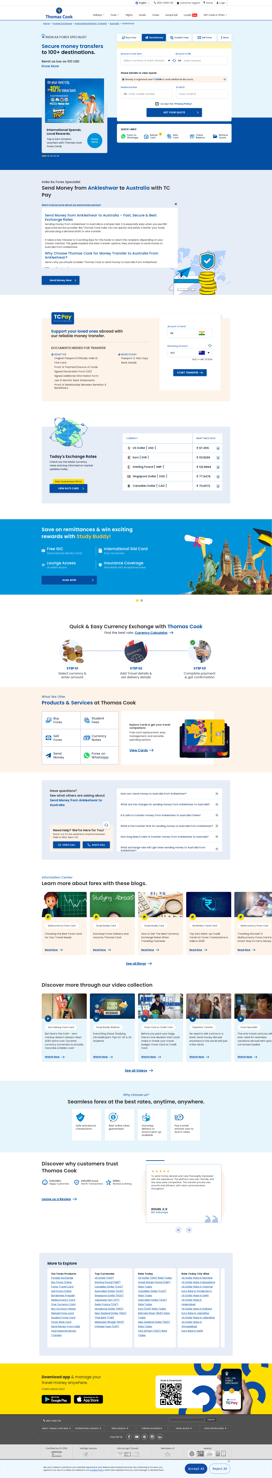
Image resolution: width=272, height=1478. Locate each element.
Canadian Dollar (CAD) (109, 1287)
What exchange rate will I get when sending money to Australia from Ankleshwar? (163, 849)
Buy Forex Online (61, 1282)
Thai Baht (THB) (104, 1317)
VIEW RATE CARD (68, 488)
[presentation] (178, 1230)
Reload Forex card (62, 1313)
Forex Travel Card (62, 1287)
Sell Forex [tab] (207, 37)
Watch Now (52, 1057)
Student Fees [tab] (181, 37)
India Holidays (119, 1428)
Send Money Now (61, 280)
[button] (137, 600)
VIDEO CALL (68, 844)
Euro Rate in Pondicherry (196, 1291)
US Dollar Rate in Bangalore (198, 1282)
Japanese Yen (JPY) (107, 1300)
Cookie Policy (97, 1470)
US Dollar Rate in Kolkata (196, 1309)
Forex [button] (114, 15)
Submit (211, 1419)
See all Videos (136, 1070)
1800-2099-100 (53, 1420)
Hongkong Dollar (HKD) (109, 1309)
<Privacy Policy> (183, 103)
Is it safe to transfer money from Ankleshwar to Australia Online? (161, 815)
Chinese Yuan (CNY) (107, 1326)
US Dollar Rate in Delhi (195, 1295)
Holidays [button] (98, 15)
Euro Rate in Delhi (192, 1331)
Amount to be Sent (131, 53)
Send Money (58, 755)
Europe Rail (171, 15)
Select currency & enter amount (144, 60)
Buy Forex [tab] (131, 37)
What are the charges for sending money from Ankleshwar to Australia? (165, 804)
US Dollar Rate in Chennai (197, 1287)
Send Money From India (65, 1326)
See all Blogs (136, 963)
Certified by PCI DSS (56, 1448)
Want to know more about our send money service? (71, 205)
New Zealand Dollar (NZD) (111, 1313)
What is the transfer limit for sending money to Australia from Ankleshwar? (167, 826)
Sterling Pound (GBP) (108, 1282)
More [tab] (226, 37)
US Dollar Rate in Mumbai (196, 1278)
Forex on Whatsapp (100, 755)
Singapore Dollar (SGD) (109, 1295)
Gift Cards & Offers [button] (214, 15)
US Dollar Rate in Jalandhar (198, 1317)
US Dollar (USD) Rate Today (155, 1278)
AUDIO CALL (98, 844)
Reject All (219, 1468)
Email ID (180, 87)
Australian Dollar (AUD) (109, 1291)
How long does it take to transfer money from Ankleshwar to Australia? (165, 836)
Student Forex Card (63, 1317)
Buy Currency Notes (63, 1309)
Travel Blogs (183, 1428)
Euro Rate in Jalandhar (195, 1313)
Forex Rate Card (61, 1322)
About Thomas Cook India (55, 1428)
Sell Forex (57, 738)
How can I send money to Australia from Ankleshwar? (154, 793)
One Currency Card (63, 1304)
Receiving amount (177, 346)
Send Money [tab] (156, 37)
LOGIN (158, 79)
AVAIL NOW (69, 580)
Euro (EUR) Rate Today (152, 1309)
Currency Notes (99, 738)
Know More (50, 66)
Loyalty (190, 15)
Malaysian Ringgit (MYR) (109, 1322)
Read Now (51, 950)
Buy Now (93, 135)
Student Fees (98, 720)
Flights (129, 15)
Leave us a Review (56, 1199)
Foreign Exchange (62, 23)
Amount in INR (183, 53)
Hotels (142, 15)
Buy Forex (57, 720)
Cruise (155, 15)
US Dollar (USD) (104, 1278)
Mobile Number (129, 87)
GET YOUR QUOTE (174, 112)
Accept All (196, 1468)
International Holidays (87, 1428)
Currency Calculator (151, 632)
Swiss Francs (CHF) (106, 1304)
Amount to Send (176, 326)
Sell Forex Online (61, 1291)
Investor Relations (214, 1428)
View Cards (138, 750)
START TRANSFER (187, 372)
